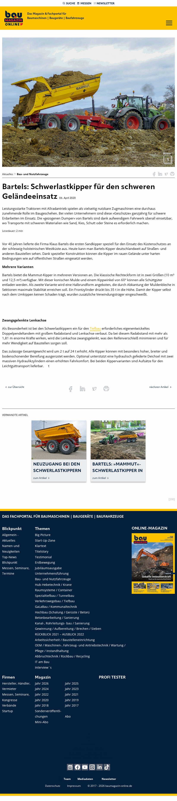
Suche (70, 3)
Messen (86, 3)
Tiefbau (95, 328)
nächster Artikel (159, 387)
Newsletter (105, 3)
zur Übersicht (16, 387)
